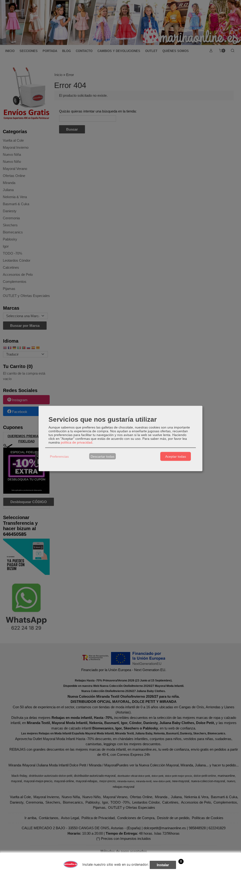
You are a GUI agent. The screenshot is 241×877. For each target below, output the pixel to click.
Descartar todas (102, 456)
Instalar (163, 865)
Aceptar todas (175, 456)
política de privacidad (76, 442)
